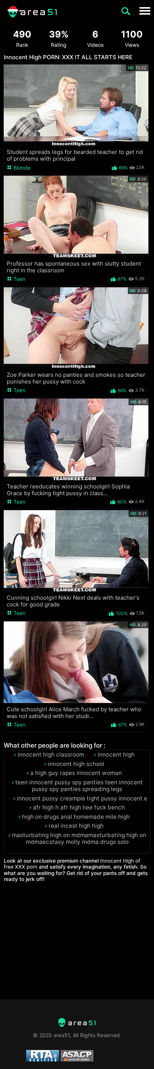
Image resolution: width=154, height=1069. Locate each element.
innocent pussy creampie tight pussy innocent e (82, 798)
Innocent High (116, 754)
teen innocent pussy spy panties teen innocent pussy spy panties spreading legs (79, 786)
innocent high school (76, 764)
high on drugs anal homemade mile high (76, 817)
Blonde (21, 168)
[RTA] (77, 1022)
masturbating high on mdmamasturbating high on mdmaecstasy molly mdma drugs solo (79, 838)
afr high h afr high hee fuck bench (79, 807)
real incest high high (76, 826)
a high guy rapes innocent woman (76, 773)
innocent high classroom (51, 754)
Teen (18, 279)
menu (144, 11)
